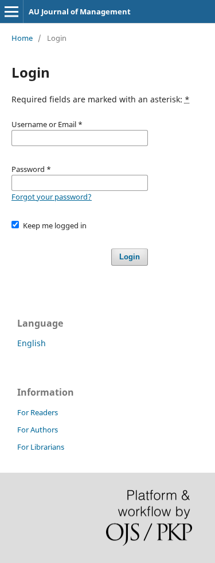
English (31, 343)
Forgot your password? (51, 197)
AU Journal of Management (80, 11)
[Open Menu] (11, 11)
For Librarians (40, 447)
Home (22, 38)
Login (129, 256)
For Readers (37, 412)
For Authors (37, 429)
